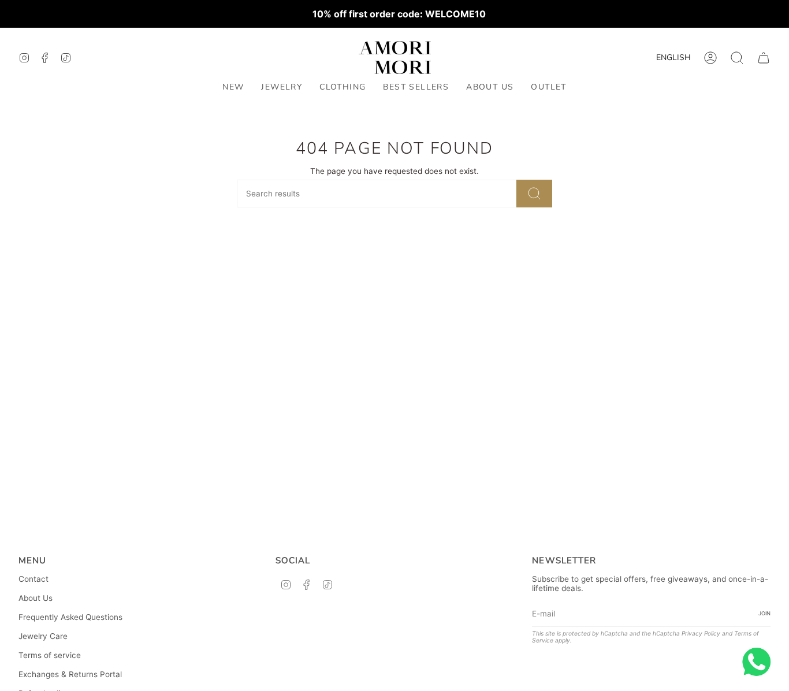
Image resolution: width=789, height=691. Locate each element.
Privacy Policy (701, 633)
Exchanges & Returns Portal (70, 674)
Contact (33, 579)
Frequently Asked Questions (70, 617)
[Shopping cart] (763, 58)
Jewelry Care (43, 636)
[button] (281, 87)
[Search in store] (534, 193)
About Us (35, 598)
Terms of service (49, 655)
